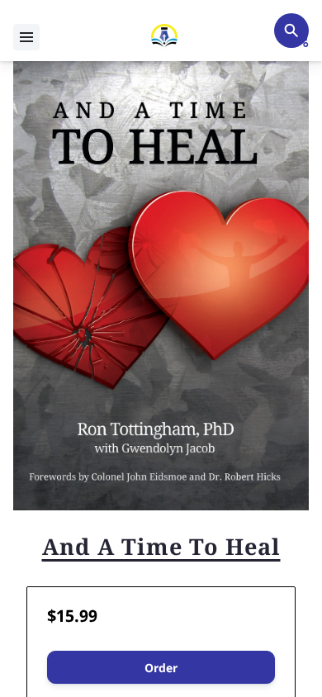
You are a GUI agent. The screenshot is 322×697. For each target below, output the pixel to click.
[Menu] (26, 37)
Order (161, 668)
